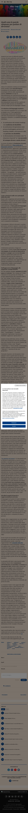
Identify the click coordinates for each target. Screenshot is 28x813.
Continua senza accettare (20, 385)
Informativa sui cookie (17, 408)
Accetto (14, 426)
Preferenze (14, 422)
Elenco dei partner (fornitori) (8, 418)
